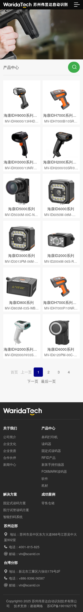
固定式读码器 (51, 450)
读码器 (46, 443)
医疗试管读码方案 (16, 509)
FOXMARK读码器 (54, 471)
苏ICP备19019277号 (62, 605)
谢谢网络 (36, 605)
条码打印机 (50, 436)
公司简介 (9, 436)
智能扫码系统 (13, 516)
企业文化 (9, 443)
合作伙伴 (9, 457)
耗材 (45, 485)
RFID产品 (49, 457)
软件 (45, 478)
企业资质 (9, 450)
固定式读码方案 (14, 503)
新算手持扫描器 (53, 464)
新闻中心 (9, 464)
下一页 (32, 381)
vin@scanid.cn (29, 553)
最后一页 (48, 381)
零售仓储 (48, 503)
